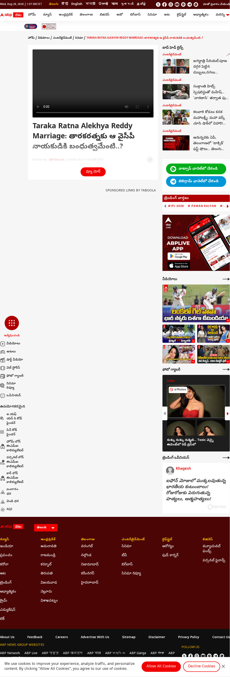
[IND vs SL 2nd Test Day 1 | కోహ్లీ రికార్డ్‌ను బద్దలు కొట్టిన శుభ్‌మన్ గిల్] (196, 303)
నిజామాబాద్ (90, 564)
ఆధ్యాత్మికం (200, 15)
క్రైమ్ (3, 600)
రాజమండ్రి (48, 555)
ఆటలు (11, 352)
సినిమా (152, 15)
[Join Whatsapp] (196, 4)
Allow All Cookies (161, 666)
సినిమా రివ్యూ (11, 386)
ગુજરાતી (127, 4)
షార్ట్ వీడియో (15, 360)
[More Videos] (226, 279)
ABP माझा (94, 653)
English (76, 4)
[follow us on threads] (170, 4)
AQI (9, 509)
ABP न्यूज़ (50, 653)
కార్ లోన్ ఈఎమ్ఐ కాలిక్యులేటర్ (15, 478)
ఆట (167, 15)
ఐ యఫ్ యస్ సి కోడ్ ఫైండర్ (14, 418)
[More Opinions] (226, 457)
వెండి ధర (13, 501)
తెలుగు (53, 4)
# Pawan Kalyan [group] (202, 206)
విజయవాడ (49, 582)
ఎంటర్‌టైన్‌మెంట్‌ (62, 38)
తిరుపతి (47, 573)
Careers (61, 637)
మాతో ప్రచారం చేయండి (216, 4)
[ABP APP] (179, 256)
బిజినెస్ (104, 15)
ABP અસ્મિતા (115, 653)
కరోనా (4, 564)
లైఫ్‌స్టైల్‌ (181, 15)
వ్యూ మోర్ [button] (93, 171)
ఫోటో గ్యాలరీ (15, 376)
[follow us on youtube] (177, 4)
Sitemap (129, 637)
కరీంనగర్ (87, 573)
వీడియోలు (13, 344)
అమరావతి (49, 546)
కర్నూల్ (46, 564)
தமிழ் (141, 4)
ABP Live (30, 653)
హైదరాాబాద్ (89, 582)
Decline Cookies (201, 666)
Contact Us (221, 637)
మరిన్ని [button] (220, 15)
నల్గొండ (86, 555)
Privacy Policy (188, 637)
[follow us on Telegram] (189, 4)
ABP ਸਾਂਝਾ (157, 653)
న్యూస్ (47, 15)
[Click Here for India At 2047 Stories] (30, 26)
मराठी (90, 4)
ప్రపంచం (6, 555)
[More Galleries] (226, 369)
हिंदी (65, 4)
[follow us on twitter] (158, 4)
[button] (12, 327)
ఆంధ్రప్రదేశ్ (65, 15)
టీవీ (124, 555)
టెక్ (2, 619)
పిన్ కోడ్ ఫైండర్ (12, 432)
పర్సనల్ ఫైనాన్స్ (214, 560)
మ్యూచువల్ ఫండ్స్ (211, 549)
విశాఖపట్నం (49, 600)
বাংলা (114, 4)
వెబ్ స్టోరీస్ (13, 368)
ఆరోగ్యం (168, 546)
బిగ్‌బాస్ (135, 15)
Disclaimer (157, 637)
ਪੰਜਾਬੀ (103, 4)
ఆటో (119, 15)
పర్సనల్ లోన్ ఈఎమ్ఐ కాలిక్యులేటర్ (15, 462)
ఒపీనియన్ (14, 396)
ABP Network (10, 653)
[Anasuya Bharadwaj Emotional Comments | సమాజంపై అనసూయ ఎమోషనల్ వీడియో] (178, 354)
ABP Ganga (137, 653)
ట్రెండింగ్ (5, 582)
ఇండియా (6, 546)
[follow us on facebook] (164, 4)
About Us (7, 637)
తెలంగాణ (86, 15)
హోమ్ (32, 15)
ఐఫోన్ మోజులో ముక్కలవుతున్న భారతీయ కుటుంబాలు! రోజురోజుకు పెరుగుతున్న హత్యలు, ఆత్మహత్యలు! (196, 490)
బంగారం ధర (12, 491)
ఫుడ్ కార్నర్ (170, 555)
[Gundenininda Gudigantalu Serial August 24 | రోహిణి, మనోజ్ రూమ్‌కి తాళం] (213, 354)
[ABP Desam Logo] (11, 15)
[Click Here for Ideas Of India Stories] (49, 26)
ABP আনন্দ (73, 653)
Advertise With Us (95, 637)
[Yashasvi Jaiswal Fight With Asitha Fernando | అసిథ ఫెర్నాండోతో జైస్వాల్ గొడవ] (178, 334)
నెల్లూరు (46, 591)
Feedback (34, 637)
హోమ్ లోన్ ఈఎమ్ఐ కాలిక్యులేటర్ (15, 446)
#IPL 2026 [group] (176, 206)
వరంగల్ (87, 546)
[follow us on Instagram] (183, 4)
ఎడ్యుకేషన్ (7, 610)
